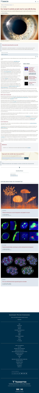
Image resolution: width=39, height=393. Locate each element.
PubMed (28, 147)
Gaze (22, 163)
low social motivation (7, 71)
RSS (19, 357)
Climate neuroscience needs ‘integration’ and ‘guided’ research (16, 212)
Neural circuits (25, 163)
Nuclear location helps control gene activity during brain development (17, 247)
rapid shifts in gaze (17, 61)
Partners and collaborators (19, 348)
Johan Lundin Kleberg (4, 87)
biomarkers (12, 98)
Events (19, 337)
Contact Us (19, 366)
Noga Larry (34, 73)
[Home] (19, 382)
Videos (19, 333)
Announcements (19, 354)
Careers (19, 356)
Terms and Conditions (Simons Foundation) (19, 359)
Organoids (3, 279)
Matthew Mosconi (4, 127)
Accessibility (19, 365)
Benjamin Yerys (28, 116)
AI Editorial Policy (19, 362)
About (19, 345)
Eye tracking (19, 163)
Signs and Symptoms (31, 163)
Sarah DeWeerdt (6, 214)
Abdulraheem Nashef (32, 74)
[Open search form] (35, 1)
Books (19, 334)
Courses (19, 339)
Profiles (19, 328)
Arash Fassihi (32, 73)
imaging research (33, 118)
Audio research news (8, 163)
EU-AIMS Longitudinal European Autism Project (20, 97)
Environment (4, 210)
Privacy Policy (19, 363)
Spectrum (3, 163)
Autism (12, 163)
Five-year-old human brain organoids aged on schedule (14, 281)
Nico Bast (6, 78)
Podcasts (19, 331)
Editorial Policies (19, 360)
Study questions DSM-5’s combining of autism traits (33, 77)
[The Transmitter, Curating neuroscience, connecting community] (9, 1)
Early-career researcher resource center (19, 351)
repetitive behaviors (33, 123)
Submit (26, 158)
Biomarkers (15, 163)
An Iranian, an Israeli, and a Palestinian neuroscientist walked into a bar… (32, 69)
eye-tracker (14, 101)
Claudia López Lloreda (7, 283)
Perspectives (19, 325)
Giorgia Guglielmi (6, 249)
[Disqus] (19, 300)
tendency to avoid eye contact (14, 86)
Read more (19, 319)
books (19, 336)
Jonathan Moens (19, 170)
